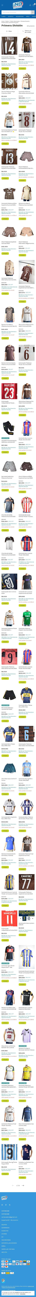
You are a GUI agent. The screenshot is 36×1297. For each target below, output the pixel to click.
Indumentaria (20, 16)
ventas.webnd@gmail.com (9, 1217)
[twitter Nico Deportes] (9, 1205)
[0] (34, 5)
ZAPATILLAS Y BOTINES (7, 1249)
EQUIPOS (4, 1224)
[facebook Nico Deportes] (6, 1205)
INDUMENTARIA (6, 1240)
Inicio (2, 21)
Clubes (3, 16)
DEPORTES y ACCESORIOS (9, 1243)
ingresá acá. (31, 1286)
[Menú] (2, 5)
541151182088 (5, 1211)
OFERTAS (4, 1234)
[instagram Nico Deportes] (2, 1205)
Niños (27, 16)
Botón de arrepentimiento (8, 1287)
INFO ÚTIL (4, 1252)
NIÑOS (3, 1246)
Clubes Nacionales (15, 21)
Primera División (25, 21)
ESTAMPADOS (5, 1228)
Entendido (22, 1294)
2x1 (2, 1237)
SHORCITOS (4, 1231)
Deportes (10, 16)
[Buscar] (33, 12)
